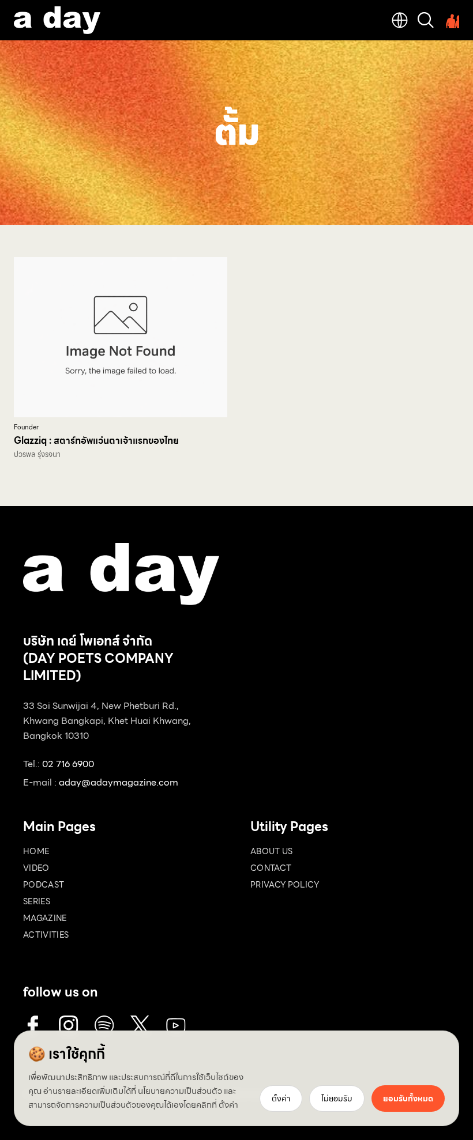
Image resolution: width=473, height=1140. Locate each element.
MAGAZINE (45, 918)
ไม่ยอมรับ (336, 1098)
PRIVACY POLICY (284, 884)
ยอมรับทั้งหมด (408, 1098)
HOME (36, 851)
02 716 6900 (68, 764)
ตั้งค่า (228, 1105)
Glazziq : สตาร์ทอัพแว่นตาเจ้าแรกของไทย (96, 440)
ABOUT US (271, 851)
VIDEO (36, 868)
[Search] (426, 20)
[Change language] (399, 20)
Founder (26, 427)
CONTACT (270, 868)
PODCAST (43, 884)
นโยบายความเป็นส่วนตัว (180, 1091)
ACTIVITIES (46, 934)
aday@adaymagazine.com (118, 782)
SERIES (36, 901)
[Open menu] (451, 20)
